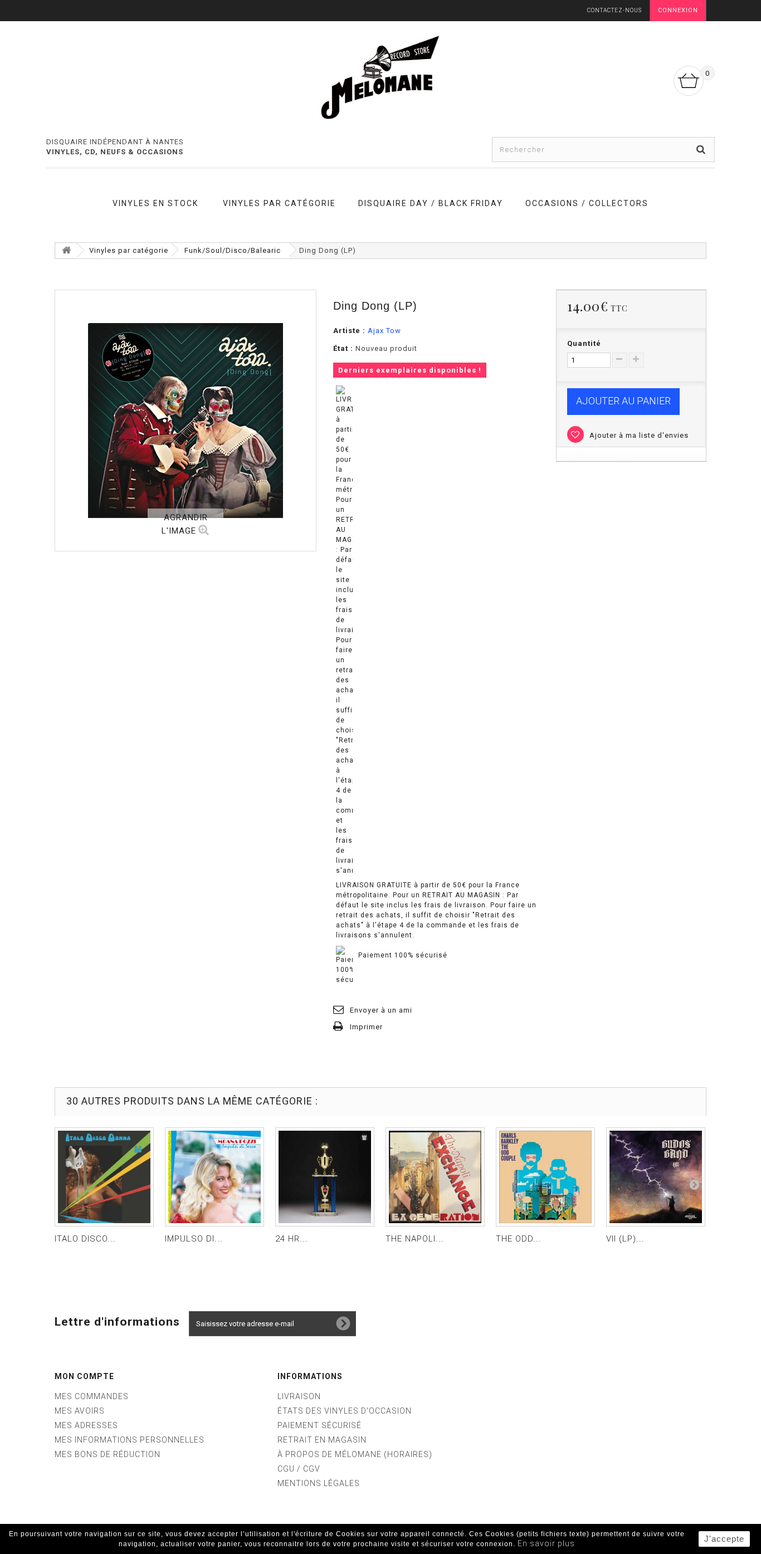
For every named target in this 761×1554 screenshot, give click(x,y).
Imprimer (366, 1027)
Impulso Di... (194, 1239)
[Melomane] (380, 76)
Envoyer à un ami (381, 1010)
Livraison (299, 1396)
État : (343, 348)
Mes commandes (92, 1396)
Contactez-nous (614, 10)
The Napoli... (415, 1239)
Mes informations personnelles (129, 1439)
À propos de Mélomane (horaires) (354, 1454)
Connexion (678, 10)
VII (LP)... (625, 1239)
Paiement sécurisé (319, 1425)
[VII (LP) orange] (655, 1176)
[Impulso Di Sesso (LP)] (214, 1176)
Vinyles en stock (155, 203)
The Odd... (519, 1239)
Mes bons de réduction (107, 1454)
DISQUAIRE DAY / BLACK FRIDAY (430, 203)
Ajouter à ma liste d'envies (638, 435)
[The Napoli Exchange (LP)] (435, 1176)
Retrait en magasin (322, 1439)
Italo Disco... (85, 1239)
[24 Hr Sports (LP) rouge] (324, 1176)
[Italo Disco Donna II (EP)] (104, 1176)
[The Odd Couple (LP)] (545, 1176)
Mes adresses (86, 1425)
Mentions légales (318, 1483)
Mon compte (84, 1376)
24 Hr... (291, 1239)
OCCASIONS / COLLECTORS (586, 203)
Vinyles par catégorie (279, 203)
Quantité (584, 343)
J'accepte (724, 1538)
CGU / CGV (298, 1468)
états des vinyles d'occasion (344, 1410)
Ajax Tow (384, 330)
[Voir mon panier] (689, 81)
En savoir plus (546, 1543)
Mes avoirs (80, 1410)
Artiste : (349, 330)
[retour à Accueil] (66, 250)
